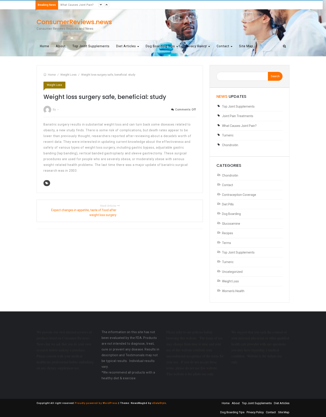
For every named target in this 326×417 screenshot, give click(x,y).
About (61, 46)
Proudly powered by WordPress (96, 403)
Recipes (227, 233)
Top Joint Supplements (91, 46)
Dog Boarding (231, 214)
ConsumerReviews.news (74, 22)
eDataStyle (159, 403)
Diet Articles (126, 46)
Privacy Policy (196, 46)
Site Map (246, 46)
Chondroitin (230, 145)
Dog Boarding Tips (161, 46)
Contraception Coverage (239, 195)
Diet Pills (228, 204)
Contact (223, 46)
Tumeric (228, 135)
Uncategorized (232, 271)
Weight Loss (54, 85)
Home (44, 46)
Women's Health (233, 291)
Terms (226, 243)
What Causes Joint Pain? (77, 4)
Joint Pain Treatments (237, 116)
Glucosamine (231, 223)
